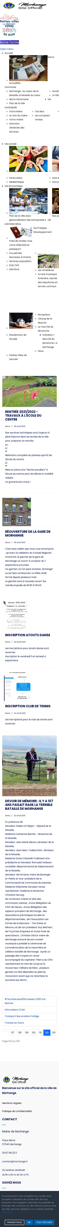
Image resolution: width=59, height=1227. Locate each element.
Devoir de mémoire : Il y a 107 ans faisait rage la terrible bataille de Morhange (29, 788)
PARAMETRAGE (14, 1222)
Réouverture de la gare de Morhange (28, 536)
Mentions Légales (11, 1086)
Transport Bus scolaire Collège (22, 999)
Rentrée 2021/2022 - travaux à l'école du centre (23, 418)
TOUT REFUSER (44, 1222)
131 (40, 1016)
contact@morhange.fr (15, 1145)
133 (53, 1016)
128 (19, 1016)
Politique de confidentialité (17, 1094)
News (7, 429)
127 (12, 1016)
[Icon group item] (6, 1190)
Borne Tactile (9, 42)
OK (29, 1222)
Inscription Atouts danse (27, 638)
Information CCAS (15, 993)
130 (33, 1016)
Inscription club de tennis (28, 709)
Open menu (6, 49)
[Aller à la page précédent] (7, 1014)
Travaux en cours (14, 1006)
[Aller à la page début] (4, 1014)
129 (26, 1016)
